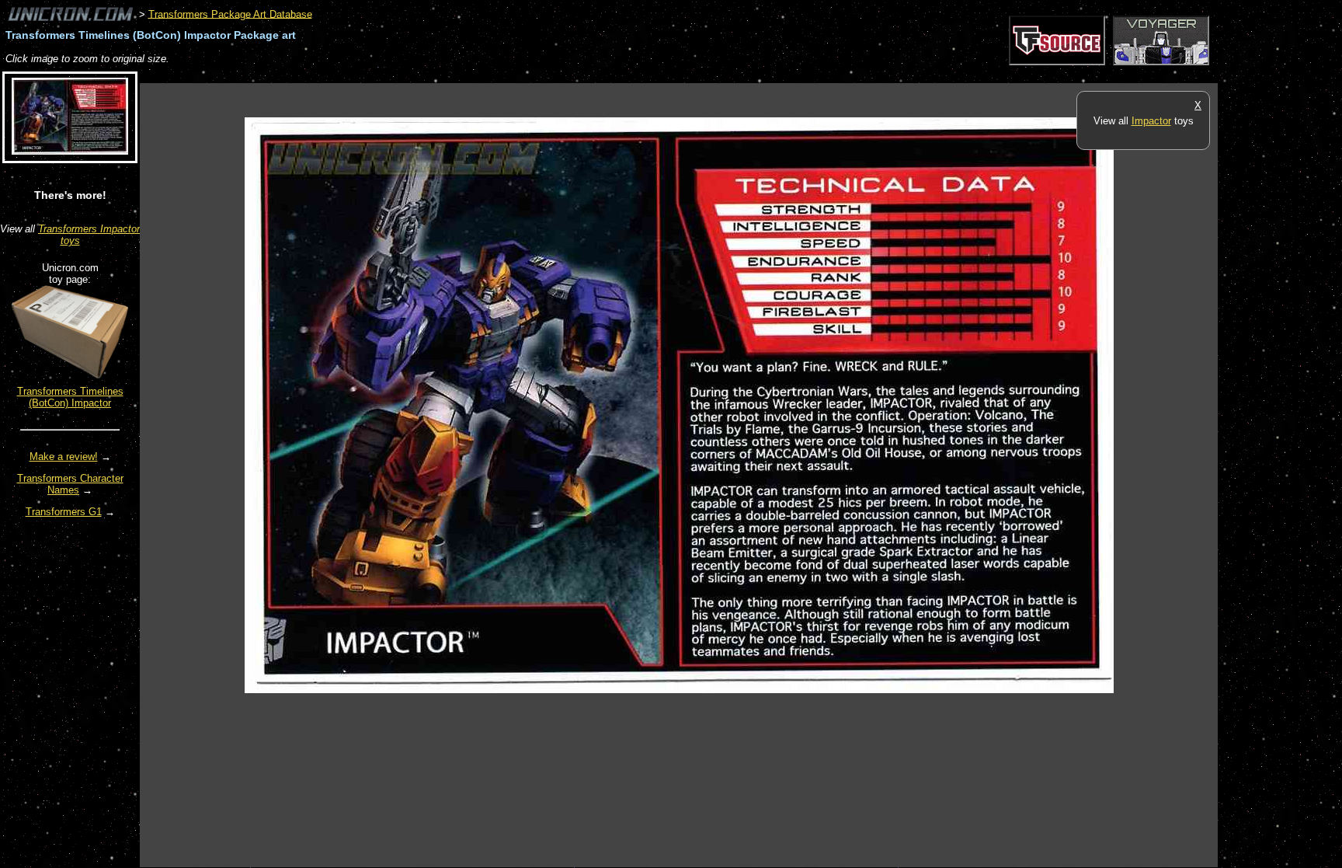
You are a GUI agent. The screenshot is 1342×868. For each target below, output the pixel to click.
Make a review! (64, 456)
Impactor (1151, 121)
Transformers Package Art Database (230, 13)
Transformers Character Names (70, 484)
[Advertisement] (422, 75)
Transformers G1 (64, 512)
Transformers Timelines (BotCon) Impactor (70, 397)
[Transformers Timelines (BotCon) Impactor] (70, 375)
